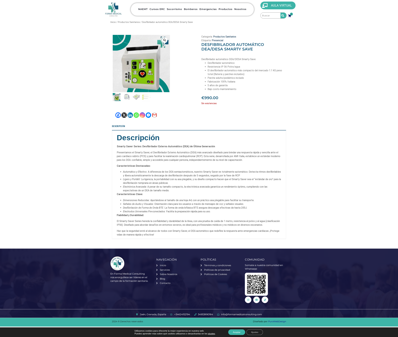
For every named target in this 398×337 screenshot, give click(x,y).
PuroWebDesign (277, 321)
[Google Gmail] (154, 115)
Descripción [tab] (118, 126)
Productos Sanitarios (129, 22)
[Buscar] (270, 15)
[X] (124, 115)
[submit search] (283, 15)
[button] (164, 40)
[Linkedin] (130, 115)
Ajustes (254, 332)
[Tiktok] (265, 300)
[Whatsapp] (136, 115)
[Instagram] (142, 115)
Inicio (113, 22)
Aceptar (237, 332)
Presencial (217, 40)
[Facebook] (118, 115)
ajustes (211, 333)
